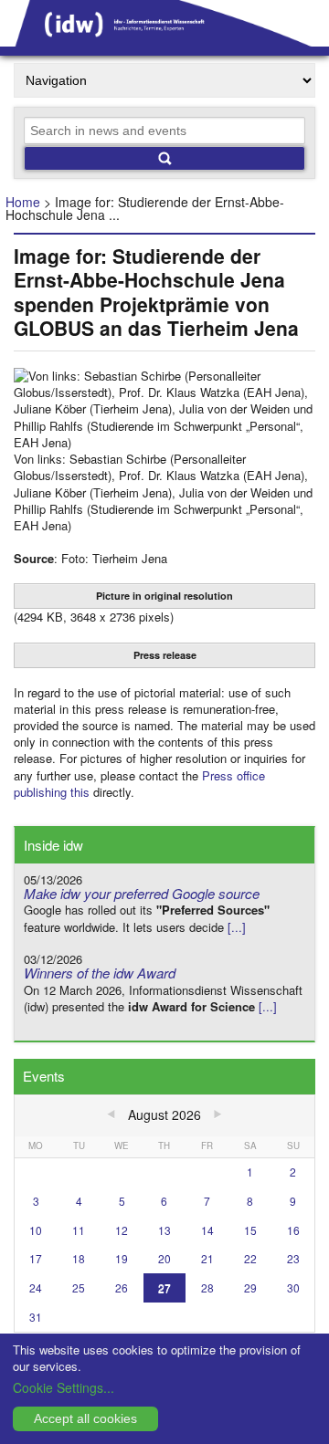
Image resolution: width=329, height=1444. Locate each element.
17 (35, 1258)
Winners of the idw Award (99, 972)
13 (164, 1230)
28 (207, 1287)
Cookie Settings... (63, 1387)
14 (207, 1230)
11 (78, 1230)
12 (121, 1230)
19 (121, 1258)
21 (207, 1258)
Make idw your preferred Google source (142, 893)
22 (250, 1258)
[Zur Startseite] (164, 40)
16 (293, 1230)
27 (164, 1287)
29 (250, 1287)
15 (250, 1230)
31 (35, 1316)
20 (164, 1258)
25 (78, 1287)
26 (121, 1287)
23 (293, 1258)
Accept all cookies (85, 1418)
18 (78, 1258)
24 (35, 1287)
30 (293, 1287)
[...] (237, 927)
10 (35, 1230)
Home (22, 202)
